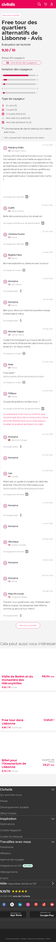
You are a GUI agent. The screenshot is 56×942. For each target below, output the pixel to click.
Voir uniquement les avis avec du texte (24, 137)
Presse (4, 801)
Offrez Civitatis (8, 813)
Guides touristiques (11, 836)
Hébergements (9, 871)
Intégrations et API (10, 865)
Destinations (7, 824)
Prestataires (7, 847)
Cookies (47, 939)
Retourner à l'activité (11, 15)
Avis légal (23, 939)
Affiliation (5, 853)
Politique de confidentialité (35, 939)
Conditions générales (12, 939)
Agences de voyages (12, 859)
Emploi (4, 878)
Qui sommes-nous (11, 794)
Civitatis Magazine (10, 830)
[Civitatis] (8, 4)
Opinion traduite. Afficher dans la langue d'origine (23, 376)
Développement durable (14, 807)
